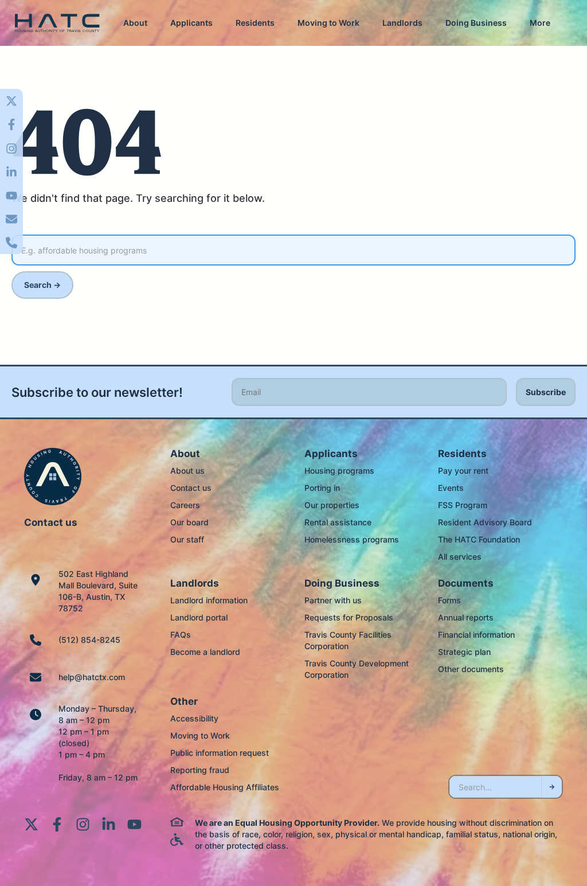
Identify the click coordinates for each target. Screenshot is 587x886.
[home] (57, 23)
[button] (135, 23)
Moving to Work (328, 23)
